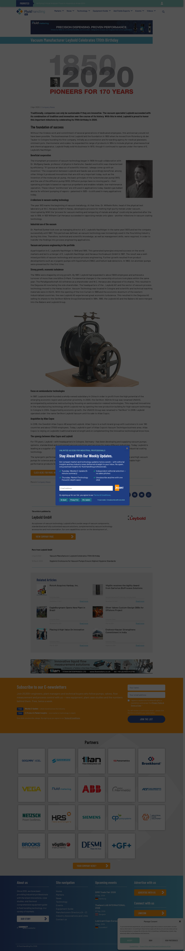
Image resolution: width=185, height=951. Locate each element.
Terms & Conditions (102, 495)
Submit (118, 487)
